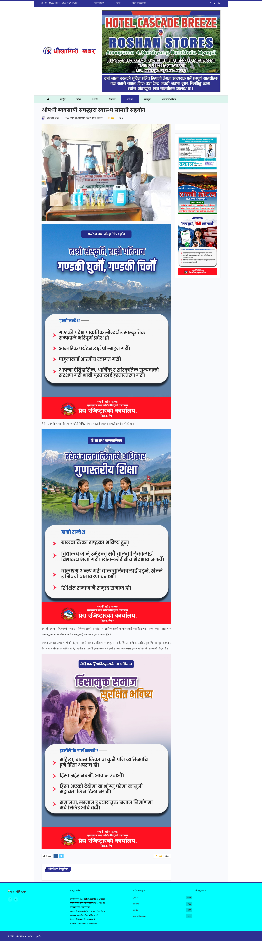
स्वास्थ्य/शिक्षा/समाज (140, 916)
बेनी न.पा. (136, 903)
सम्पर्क (118, 3)
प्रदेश (78, 99)
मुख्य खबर (136, 897)
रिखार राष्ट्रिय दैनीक (139, 3)
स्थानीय (95, 99)
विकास (112, 99)
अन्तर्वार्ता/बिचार (169, 99)
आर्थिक (129, 99)
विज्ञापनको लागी (99, 3)
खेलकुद (147, 99)
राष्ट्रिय (63, 99)
